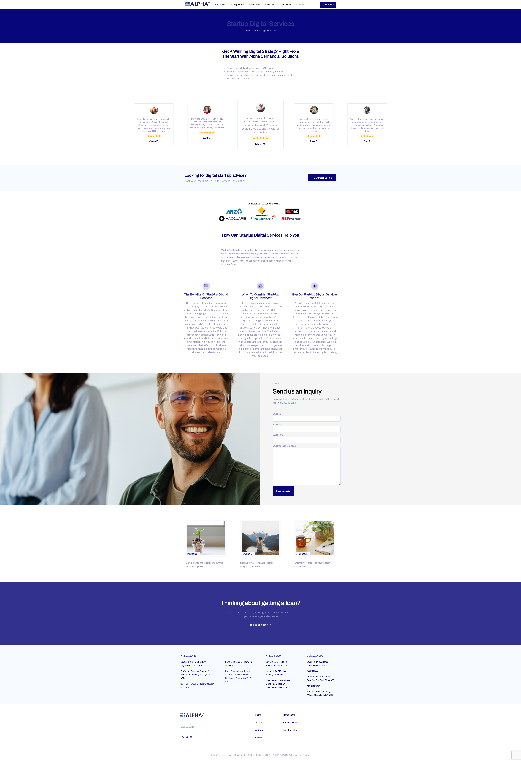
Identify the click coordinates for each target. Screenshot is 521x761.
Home (247, 30)
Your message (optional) (284, 446)
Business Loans (290, 722)
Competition (302, 554)
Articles (259, 730)
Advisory (259, 722)
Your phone (278, 435)
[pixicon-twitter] (187, 737)
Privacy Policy (273, 755)
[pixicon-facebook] (182, 737)
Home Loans (289, 715)
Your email (277, 424)
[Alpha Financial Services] (192, 715)
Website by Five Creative (299, 755)
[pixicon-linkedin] (191, 737)
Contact (259, 738)
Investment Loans (291, 730)
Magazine (192, 554)
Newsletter (247, 554)
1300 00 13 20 (289, 403)
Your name (278, 414)
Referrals (284, 755)
